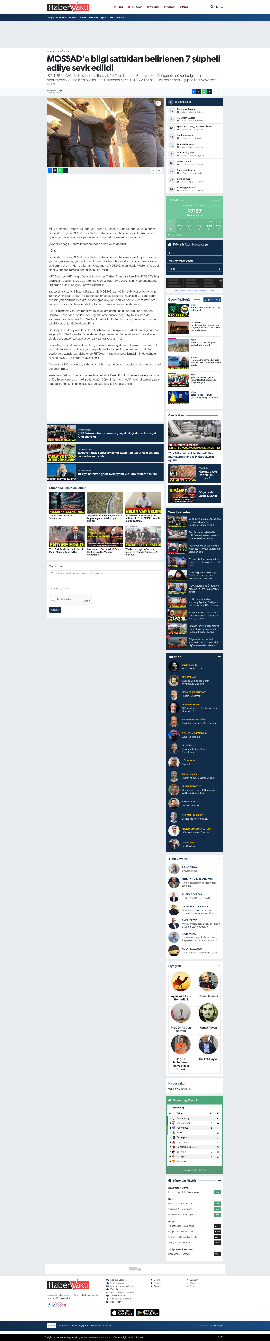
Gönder (55, 609)
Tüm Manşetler (117, 1295)
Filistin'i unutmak (191, 695)
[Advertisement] (105, 195)
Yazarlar (170, 7)
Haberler (52, 52)
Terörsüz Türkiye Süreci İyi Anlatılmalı (196, 750)
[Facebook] (49, 1304)
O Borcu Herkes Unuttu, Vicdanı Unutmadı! (199, 709)
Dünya (82, 17)
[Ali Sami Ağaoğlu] (174, 950)
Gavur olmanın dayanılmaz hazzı (199, 952)
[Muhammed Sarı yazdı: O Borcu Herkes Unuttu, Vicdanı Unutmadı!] (105, 536)
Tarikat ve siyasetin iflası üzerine (199, 723)
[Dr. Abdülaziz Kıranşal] (174, 909)
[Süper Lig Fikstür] (219, 1180)
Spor (103, 17)
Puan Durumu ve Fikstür (122, 1292)
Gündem (61, 17)
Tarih (111, 17)
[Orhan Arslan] (174, 868)
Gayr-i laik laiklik (191, 736)
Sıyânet (186, 764)
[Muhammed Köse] (174, 789)
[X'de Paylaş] (198, 91)
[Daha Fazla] (209, 91)
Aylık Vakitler (176, 235)
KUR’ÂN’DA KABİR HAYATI (196, 898)
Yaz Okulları (188, 846)
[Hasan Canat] (174, 803)
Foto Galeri (136, 7)
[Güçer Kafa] (174, 762)
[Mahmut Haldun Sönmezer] (174, 882)
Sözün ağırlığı (189, 870)
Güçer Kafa (188, 760)
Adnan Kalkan (190, 774)
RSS (53, 1325)
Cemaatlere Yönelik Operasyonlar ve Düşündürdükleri (200, 791)
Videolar (154, 7)
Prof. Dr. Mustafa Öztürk (196, 829)
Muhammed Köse (191, 786)
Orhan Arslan (190, 867)
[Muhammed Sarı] (174, 707)
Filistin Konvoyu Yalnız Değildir (198, 777)
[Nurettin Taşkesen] (174, 816)
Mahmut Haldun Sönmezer (197, 879)
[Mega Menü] (221, 6)
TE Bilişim (218, 1325)
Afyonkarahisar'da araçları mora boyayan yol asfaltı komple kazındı (104, 518)
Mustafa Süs (189, 745)
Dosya (185, 7)
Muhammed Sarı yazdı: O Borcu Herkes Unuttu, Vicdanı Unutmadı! (104, 552)
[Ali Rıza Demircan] (174, 896)
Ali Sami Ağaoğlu (192, 949)
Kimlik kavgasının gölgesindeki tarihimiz (199, 884)
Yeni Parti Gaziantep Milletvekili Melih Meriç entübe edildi (66, 550)
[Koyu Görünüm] (216, 7)
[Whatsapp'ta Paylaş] (204, 91)
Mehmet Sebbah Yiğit (194, 692)
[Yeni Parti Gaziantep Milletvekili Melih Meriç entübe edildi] (67, 536)
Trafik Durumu (117, 1289)
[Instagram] (59, 1304)
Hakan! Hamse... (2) (192, 668)
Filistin (120, 7)
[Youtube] (64, 1304)
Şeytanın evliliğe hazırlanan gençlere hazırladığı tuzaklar (197, 911)
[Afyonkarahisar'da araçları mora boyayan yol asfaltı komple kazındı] (105, 502)
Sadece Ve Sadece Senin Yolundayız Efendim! (195, 682)
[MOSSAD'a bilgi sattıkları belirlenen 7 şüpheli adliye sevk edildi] (105, 132)
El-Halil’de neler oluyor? (195, 818)
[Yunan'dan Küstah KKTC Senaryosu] (67, 502)
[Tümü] (219, 656)
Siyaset (72, 17)
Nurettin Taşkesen (192, 815)
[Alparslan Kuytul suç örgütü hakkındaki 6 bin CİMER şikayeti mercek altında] (143, 502)
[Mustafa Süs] (174, 748)
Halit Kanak (189, 934)
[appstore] (122, 1312)
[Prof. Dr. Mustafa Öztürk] (174, 830)
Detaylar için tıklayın (195, 1170)
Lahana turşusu (190, 805)
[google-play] (147, 1312)
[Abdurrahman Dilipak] (174, 721)
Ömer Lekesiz (189, 920)
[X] (54, 1304)
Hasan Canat (189, 801)
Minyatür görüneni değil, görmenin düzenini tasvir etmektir (201, 925)
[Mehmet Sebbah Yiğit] (174, 693)
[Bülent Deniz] (174, 666)
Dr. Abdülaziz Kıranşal (195, 906)
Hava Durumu (117, 1283)
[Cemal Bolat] (174, 844)
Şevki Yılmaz (189, 677)
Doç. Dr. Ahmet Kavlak (194, 733)
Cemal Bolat (189, 842)
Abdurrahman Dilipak (194, 719)
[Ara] (212, 7)
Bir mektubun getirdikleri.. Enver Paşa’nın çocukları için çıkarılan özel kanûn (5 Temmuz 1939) (201, 939)
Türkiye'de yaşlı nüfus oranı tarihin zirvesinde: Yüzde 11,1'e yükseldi (141, 552)
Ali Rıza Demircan (192, 894)
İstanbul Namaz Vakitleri (122, 1286)
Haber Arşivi (116, 1302)
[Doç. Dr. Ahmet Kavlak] (174, 734)
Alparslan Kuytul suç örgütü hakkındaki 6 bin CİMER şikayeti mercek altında (142, 518)
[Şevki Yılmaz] (174, 680)
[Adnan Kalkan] (174, 775)
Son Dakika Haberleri (120, 1299)
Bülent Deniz (189, 665)
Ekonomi (93, 17)
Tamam (220, 1337)
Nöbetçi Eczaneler (119, 1280)
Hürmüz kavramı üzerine (195, 832)
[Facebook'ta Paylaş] (194, 91)
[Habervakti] (68, 7)
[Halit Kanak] (174, 937)
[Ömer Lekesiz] (174, 923)
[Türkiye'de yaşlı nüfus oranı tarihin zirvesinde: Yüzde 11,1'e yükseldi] (143, 536)
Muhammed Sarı (191, 704)
